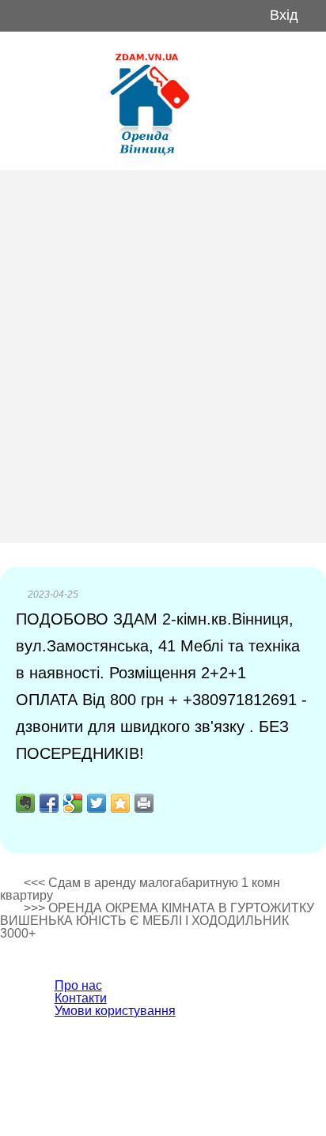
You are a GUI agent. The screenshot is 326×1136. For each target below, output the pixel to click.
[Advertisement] (163, 356)
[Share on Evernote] (25, 803)
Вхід (284, 15)
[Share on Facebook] (49, 803)
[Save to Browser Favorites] (120, 803)
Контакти (81, 998)
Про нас (78, 985)
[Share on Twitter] (96, 803)
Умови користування (115, 1010)
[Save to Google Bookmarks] (72, 803)
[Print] (144, 803)
